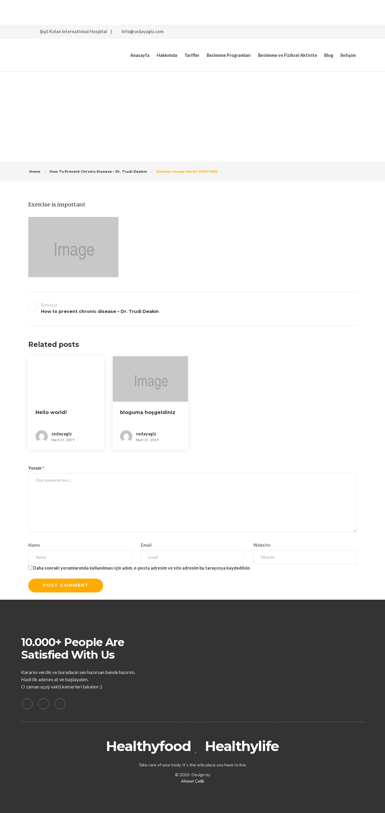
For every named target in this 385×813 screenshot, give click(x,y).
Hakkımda (167, 55)
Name (34, 545)
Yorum (36, 468)
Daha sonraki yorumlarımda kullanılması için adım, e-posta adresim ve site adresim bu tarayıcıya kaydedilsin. (142, 567)
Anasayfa (139, 55)
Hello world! (51, 412)
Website (261, 545)
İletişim (348, 55)
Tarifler (191, 55)
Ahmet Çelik (192, 781)
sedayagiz (174, 104)
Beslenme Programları (229, 55)
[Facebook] (27, 703)
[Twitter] (43, 703)
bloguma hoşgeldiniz (147, 412)
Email (146, 545)
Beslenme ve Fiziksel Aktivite (287, 55)
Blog (328, 55)
